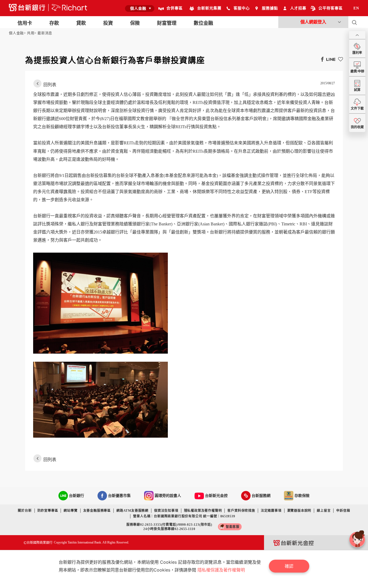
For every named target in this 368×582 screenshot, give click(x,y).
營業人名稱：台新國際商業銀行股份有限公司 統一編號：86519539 (184, 516)
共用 (30, 33)
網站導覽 (70, 511)
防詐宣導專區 (47, 511)
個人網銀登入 (313, 22)
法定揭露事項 (271, 511)
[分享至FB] (321, 59)
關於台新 (25, 511)
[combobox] (139, 8)
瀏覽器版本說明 (299, 511)
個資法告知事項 (166, 511)
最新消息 (44, 33)
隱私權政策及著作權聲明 (203, 511)
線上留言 (324, 511)
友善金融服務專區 (97, 511)
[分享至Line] (329, 59)
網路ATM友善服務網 (132, 511)
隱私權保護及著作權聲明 (221, 570)
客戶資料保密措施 (241, 511)
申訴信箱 (343, 511)
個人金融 (16, 33)
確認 (289, 566)
